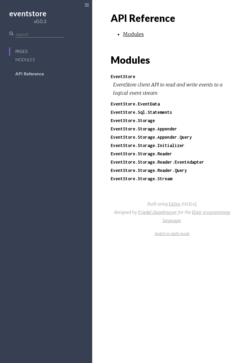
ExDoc (175, 204)
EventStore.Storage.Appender (144, 128)
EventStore (123, 76)
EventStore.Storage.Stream (141, 178)
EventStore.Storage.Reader (141, 153)
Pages (21, 51)
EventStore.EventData (135, 103)
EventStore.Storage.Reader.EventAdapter (157, 162)
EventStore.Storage (133, 120)
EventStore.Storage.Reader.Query (149, 170)
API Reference (29, 73)
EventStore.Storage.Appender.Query (151, 137)
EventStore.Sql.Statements (141, 112)
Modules (25, 59)
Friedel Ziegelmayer (157, 212)
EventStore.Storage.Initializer (147, 145)
